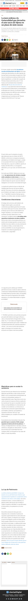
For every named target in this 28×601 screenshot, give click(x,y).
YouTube (13, 599)
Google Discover (15, 599)
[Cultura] (9, 3)
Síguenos (16, 39)
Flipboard (17, 599)
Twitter (8, 599)
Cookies (7, 596)
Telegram (19, 599)
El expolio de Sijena (8, 547)
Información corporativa (8, 594)
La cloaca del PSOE (18, 0)
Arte (2, 15)
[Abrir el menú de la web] (1, 3)
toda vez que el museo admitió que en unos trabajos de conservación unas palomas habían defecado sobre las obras (13, 542)
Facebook (6, 599)
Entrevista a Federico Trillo (9, 0)
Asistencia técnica (14, 596)
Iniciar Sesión (26, 3)
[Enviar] (7, 40)
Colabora (22, 3)
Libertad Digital (14, 592)
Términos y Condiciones (19, 594)
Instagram (11, 599)
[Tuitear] (5, 40)
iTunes (21, 599)
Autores (21, 596)
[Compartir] (2, 40)
